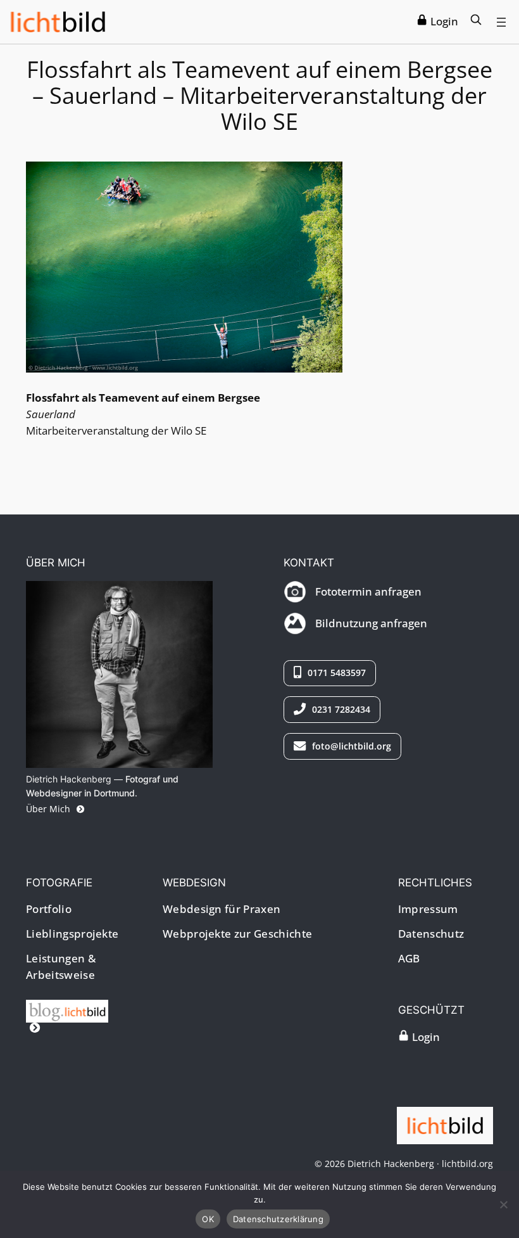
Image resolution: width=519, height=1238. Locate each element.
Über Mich (49, 809)
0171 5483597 (335, 673)
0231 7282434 (340, 709)
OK (208, 1219)
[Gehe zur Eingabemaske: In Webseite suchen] (476, 21)
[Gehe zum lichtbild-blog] (70, 1019)
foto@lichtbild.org (350, 746)
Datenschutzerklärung (278, 1219)
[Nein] (503, 1204)
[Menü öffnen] (501, 22)
